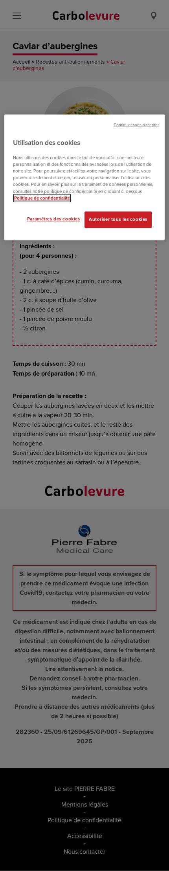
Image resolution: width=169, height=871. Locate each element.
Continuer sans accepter (136, 124)
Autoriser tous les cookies (118, 219)
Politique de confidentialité (42, 198)
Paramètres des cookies (53, 219)
